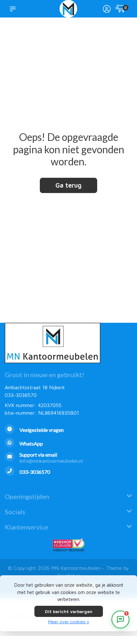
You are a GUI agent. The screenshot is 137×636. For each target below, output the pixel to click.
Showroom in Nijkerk (47, 35)
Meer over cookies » (68, 621)
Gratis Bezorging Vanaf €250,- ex (111, 32)
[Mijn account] (107, 9)
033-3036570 (21, 395)
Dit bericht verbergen (68, 611)
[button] (14, 8)
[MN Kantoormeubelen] (68, 8)
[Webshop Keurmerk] (68, 544)
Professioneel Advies (75, 35)
